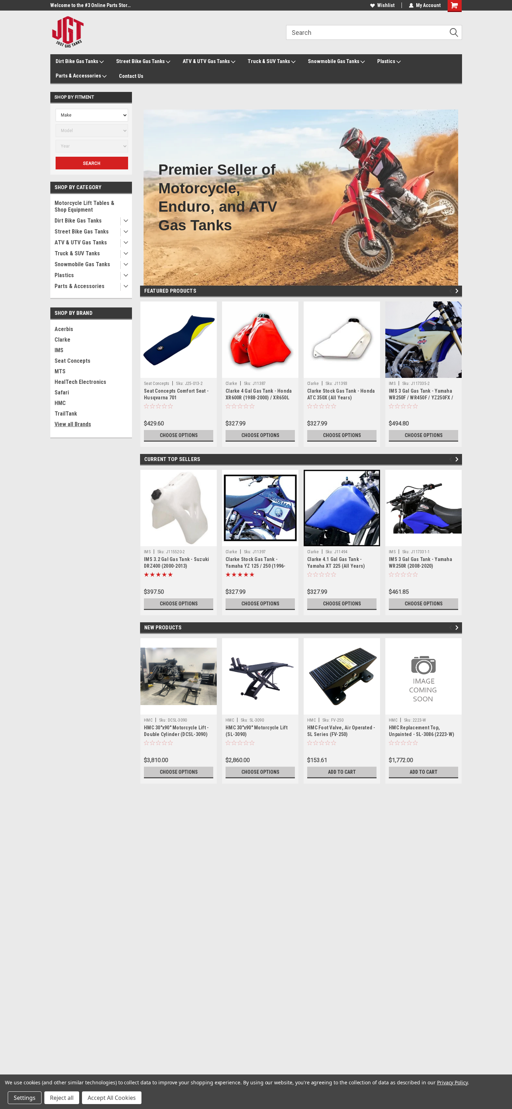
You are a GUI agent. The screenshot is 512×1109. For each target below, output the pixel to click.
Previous (451, 291)
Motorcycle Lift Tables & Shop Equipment (84, 206)
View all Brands (73, 424)
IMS (59, 350)
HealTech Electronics (80, 382)
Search (91, 163)
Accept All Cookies (112, 1098)
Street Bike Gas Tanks (141, 61)
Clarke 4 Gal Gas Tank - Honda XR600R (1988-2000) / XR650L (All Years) (259, 397)
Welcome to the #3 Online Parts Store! (90, 5)
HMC (60, 403)
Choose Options (179, 435)
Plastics (386, 61)
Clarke (62, 339)
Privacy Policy (452, 1082)
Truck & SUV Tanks (269, 61)
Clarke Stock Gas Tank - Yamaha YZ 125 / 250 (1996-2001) (256, 565)
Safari (62, 392)
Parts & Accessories (79, 76)
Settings (25, 1098)
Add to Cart (342, 772)
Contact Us (131, 76)
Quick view (178, 372)
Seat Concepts (72, 360)
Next (458, 291)
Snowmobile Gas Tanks (334, 61)
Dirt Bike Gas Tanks (77, 61)
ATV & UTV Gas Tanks (207, 61)
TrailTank (66, 413)
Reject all (62, 1098)
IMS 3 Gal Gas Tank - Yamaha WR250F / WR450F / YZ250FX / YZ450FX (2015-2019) (421, 397)
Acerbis (64, 329)
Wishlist (385, 5)
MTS (60, 371)
